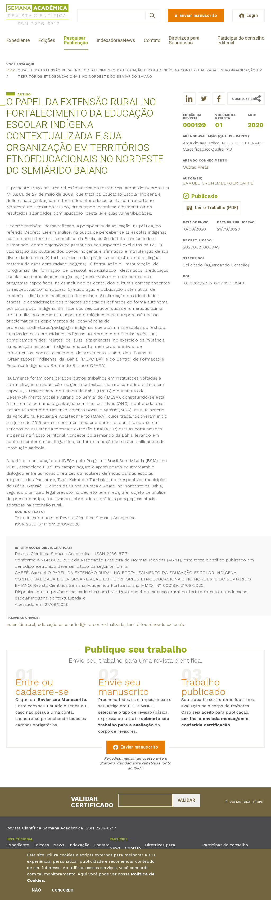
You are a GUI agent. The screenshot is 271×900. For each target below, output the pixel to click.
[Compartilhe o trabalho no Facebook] (219, 98)
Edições (46, 40)
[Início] (37, 15)
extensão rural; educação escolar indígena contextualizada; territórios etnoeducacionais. (95, 624)
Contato (152, 40)
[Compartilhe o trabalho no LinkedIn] (189, 98)
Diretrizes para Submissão (184, 40)
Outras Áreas (196, 167)
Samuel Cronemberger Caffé (218, 183)
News (129, 40)
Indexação (79, 844)
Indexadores (110, 40)
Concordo (62, 890)
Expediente (18, 40)
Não (36, 890)
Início (11, 70)
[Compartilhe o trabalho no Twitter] (204, 98)
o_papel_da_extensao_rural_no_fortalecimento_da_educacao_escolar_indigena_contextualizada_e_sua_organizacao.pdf (212, 207)
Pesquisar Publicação (76, 40)
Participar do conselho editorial (241, 40)
